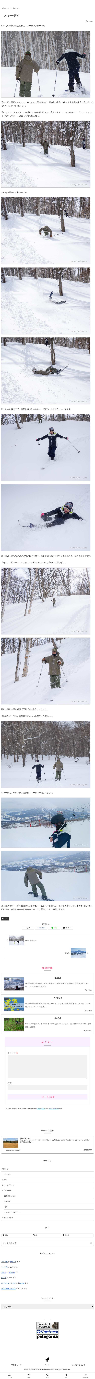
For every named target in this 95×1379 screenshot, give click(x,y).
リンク (47, 1365)
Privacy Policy (41, 1108)
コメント (13, 1053)
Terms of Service (53, 1108)
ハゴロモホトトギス (8, 1283)
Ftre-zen (13, 1262)
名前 (10, 1083)
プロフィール (16, 1365)
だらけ (3, 1272)
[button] (91, 1243)
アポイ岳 (4, 1262)
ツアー (6, 919)
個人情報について (78, 1365)
